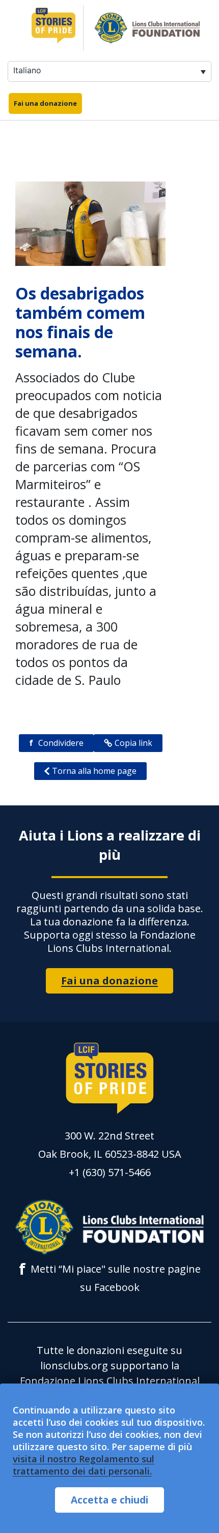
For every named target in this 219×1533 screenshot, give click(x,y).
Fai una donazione (45, 103)
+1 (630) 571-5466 (110, 1172)
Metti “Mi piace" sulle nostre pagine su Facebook (110, 1277)
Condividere (56, 742)
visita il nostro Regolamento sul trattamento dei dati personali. (83, 1465)
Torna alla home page (94, 770)
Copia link (133, 742)
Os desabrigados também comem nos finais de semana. (80, 322)
